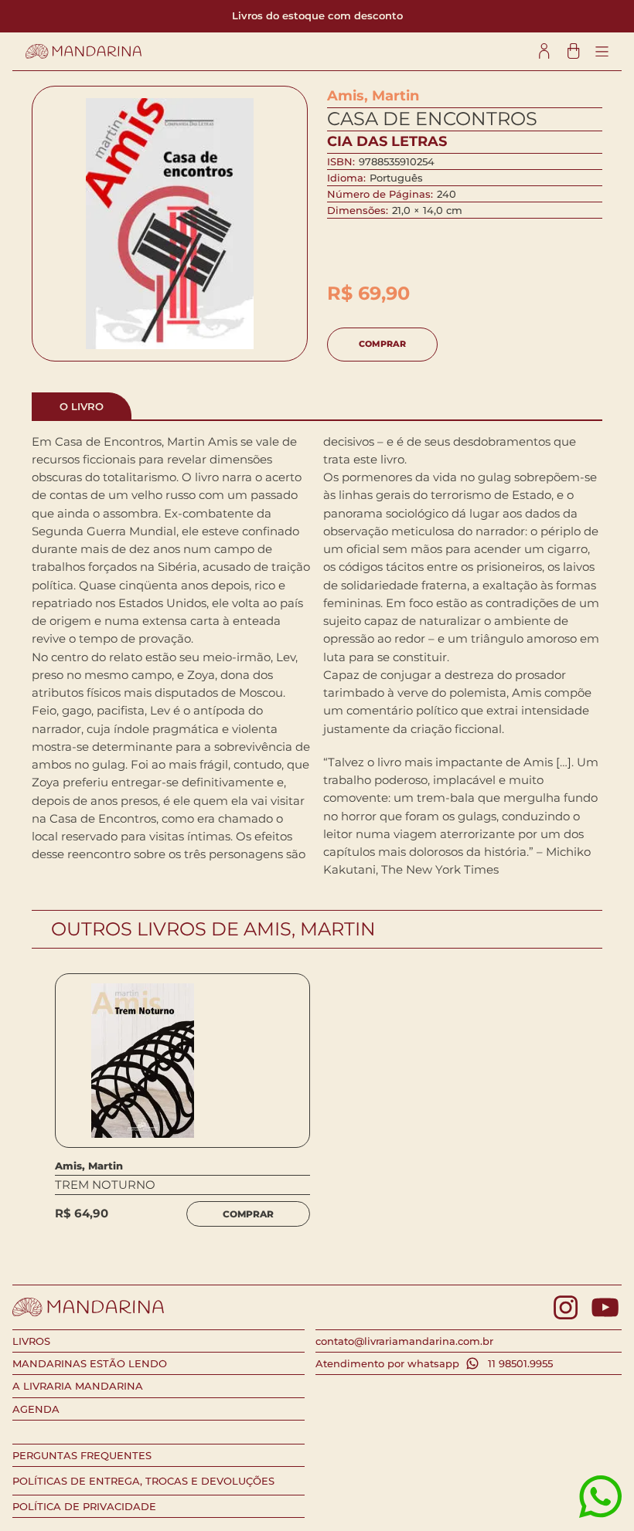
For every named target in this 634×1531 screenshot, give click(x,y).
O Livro (82, 406)
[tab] (81, 405)
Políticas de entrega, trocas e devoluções (143, 1481)
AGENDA (36, 1409)
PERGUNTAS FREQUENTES (82, 1455)
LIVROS (31, 1341)
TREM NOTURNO (105, 1185)
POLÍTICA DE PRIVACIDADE (84, 1506)
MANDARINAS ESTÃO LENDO (89, 1363)
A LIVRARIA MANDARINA (77, 1386)
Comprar (382, 343)
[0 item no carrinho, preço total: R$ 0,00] (573, 51)
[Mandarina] (83, 51)
